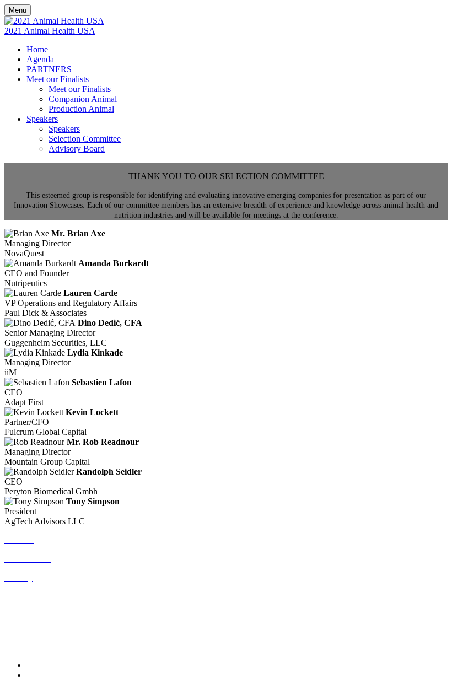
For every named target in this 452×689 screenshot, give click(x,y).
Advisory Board (77, 148)
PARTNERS (49, 69)
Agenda (40, 59)
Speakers (42, 118)
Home (37, 49)
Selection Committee (85, 138)
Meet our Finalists (57, 79)
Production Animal (81, 109)
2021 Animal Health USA (49, 30)
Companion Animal (83, 99)
